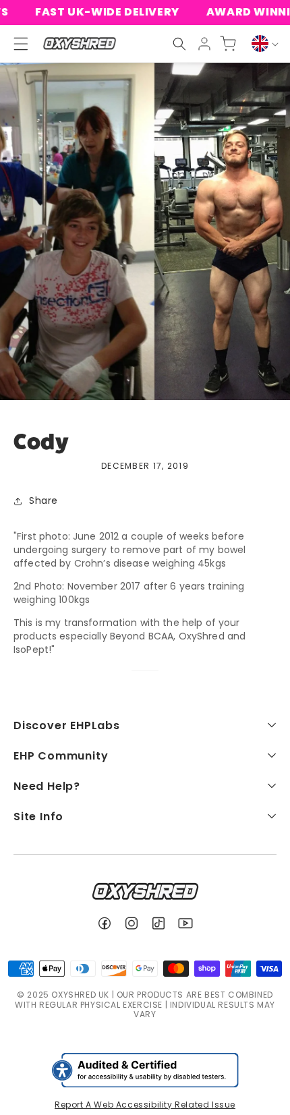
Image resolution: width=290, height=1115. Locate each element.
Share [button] (43, 500)
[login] (204, 44)
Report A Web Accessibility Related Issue (145, 1104)
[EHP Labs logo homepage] (79, 43)
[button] (179, 44)
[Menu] (15, 44)
